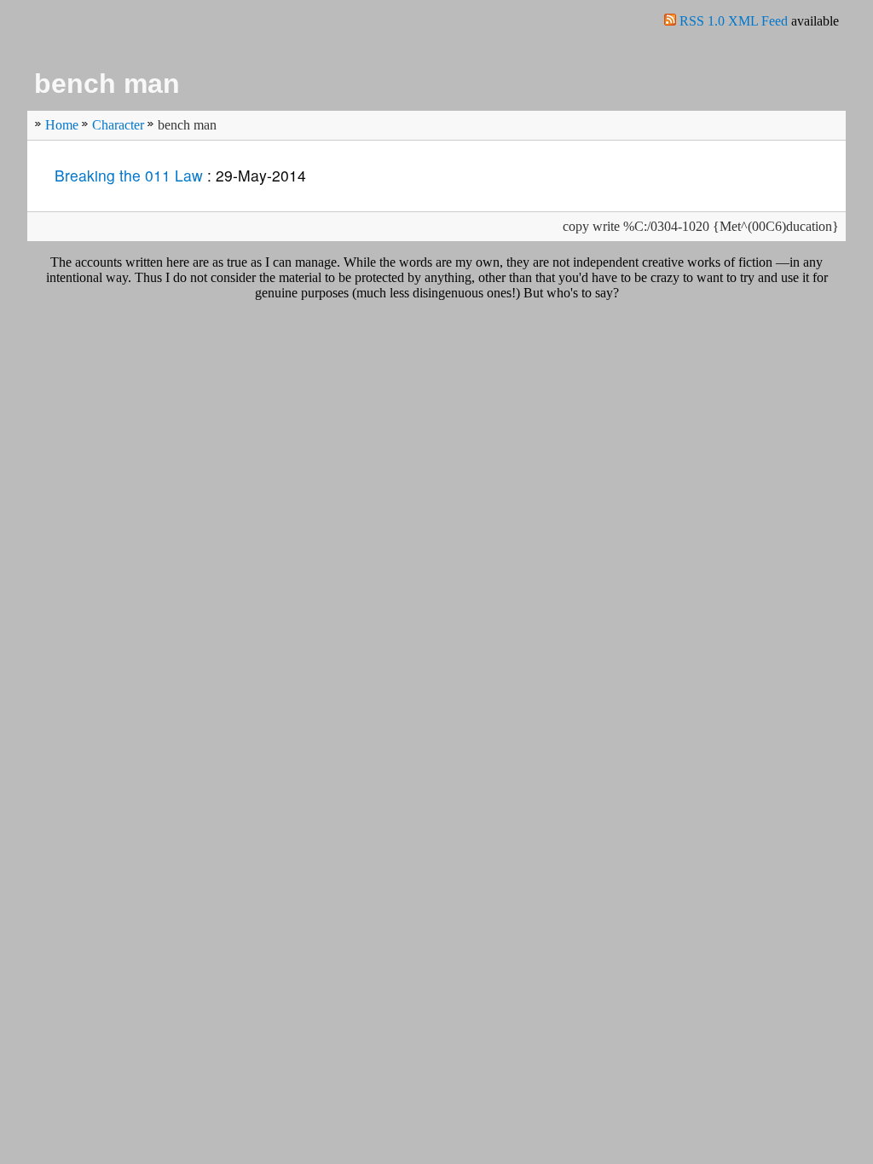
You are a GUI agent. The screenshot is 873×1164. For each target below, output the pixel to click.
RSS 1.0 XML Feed (735, 21)
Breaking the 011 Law (129, 175)
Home (61, 125)
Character (118, 125)
